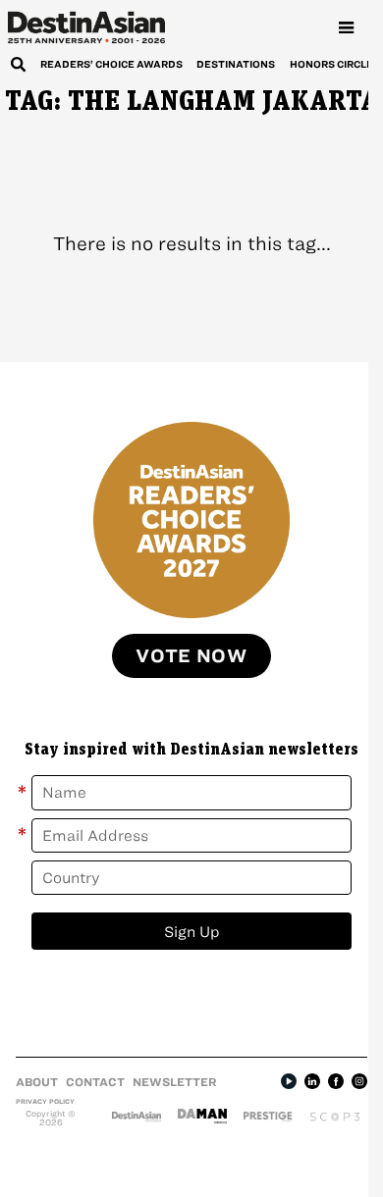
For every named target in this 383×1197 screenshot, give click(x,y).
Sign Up (192, 931)
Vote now (191, 656)
